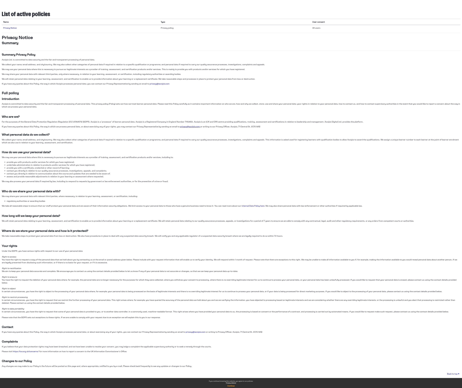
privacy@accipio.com (160, 84)
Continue (231, 386)
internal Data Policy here (252, 206)
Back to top (452, 374)
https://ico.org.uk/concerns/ (26, 351)
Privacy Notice (231, 383)
